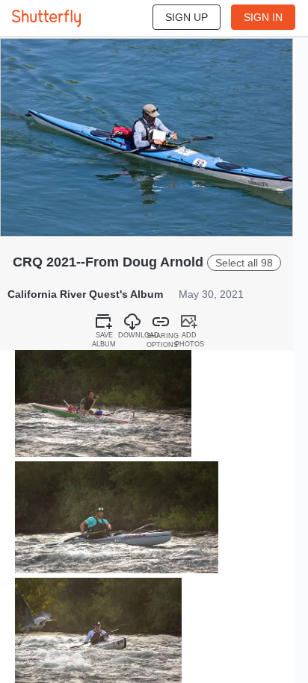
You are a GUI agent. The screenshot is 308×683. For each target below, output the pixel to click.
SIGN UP (186, 17)
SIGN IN (263, 17)
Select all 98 (244, 263)
